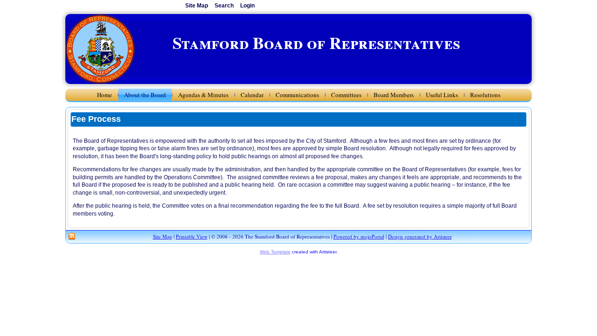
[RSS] (72, 236)
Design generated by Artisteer (420, 236)
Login (247, 5)
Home (104, 95)
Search (224, 5)
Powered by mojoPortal (358, 236)
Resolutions (485, 95)
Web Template (275, 251)
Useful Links (442, 95)
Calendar (252, 95)
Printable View (192, 236)
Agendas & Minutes (203, 95)
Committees (346, 95)
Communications (297, 95)
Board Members (394, 95)
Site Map (162, 236)
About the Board (145, 95)
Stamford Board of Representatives (316, 42)
